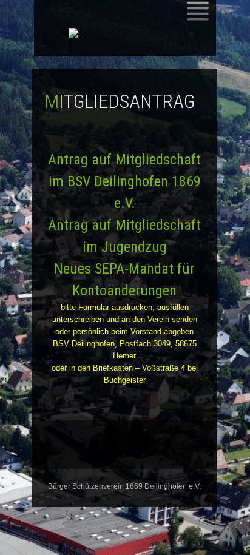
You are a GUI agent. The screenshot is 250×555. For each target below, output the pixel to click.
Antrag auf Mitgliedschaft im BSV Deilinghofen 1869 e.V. (124, 181)
